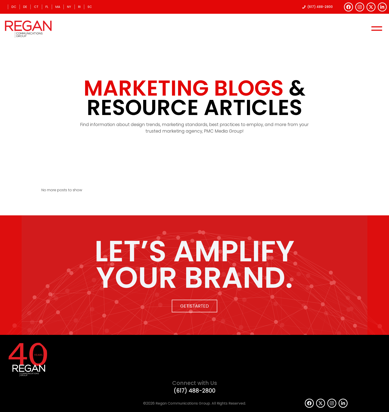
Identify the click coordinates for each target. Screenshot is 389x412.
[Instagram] (359, 7)
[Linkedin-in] (382, 7)
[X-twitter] (370, 7)
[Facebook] (348, 7)
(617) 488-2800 (194, 390)
